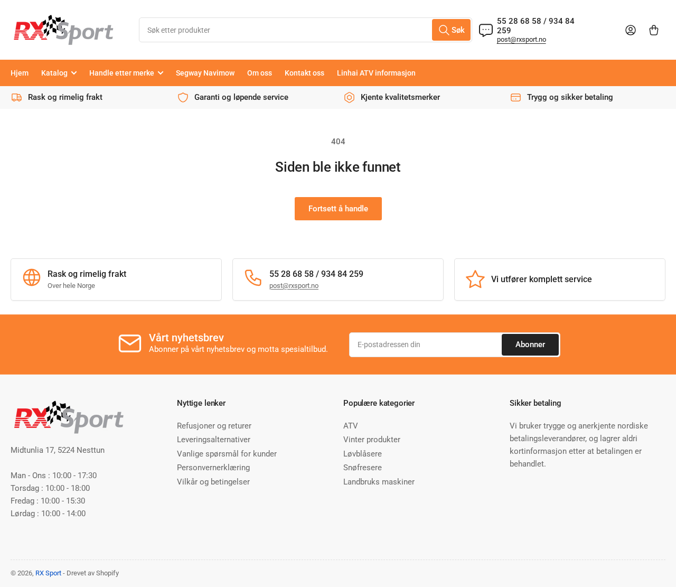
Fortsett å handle (338, 208)
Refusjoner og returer (214, 426)
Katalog (54, 73)
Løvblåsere (362, 454)
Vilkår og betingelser (213, 482)
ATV (350, 426)
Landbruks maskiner (379, 482)
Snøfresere (362, 467)
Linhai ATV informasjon (376, 73)
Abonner (530, 344)
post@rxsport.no (521, 39)
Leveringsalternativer (213, 439)
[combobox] (305, 29)
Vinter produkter (371, 439)
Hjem (20, 73)
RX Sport (48, 573)
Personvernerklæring (213, 467)
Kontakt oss (304, 73)
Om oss (259, 73)
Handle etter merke (121, 73)
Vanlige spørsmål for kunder (227, 454)
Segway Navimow (205, 73)
